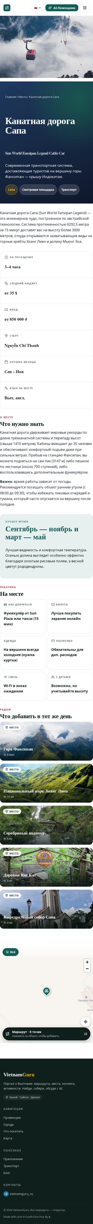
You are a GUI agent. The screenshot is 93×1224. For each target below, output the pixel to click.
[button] (46, 991)
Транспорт (11, 1166)
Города (8, 1124)
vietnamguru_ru (21, 1194)
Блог (6, 1173)
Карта (7, 1138)
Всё (12, 952)
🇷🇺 (35, 8)
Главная (10, 97)
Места (22, 97)
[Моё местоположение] (85, 1022)
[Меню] (85, 8)
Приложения (13, 1159)
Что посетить (13, 1131)
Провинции (12, 1118)
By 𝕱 (47, 1217)
